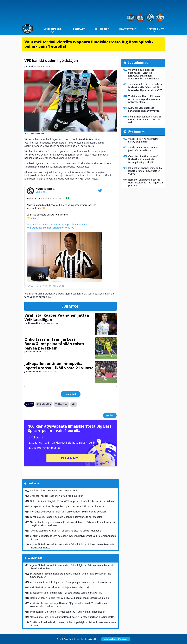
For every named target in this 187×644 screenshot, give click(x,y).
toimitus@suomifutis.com (115, 639)
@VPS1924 (41, 192)
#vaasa (76, 224)
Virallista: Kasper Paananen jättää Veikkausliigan (56, 317)
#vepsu (67, 224)
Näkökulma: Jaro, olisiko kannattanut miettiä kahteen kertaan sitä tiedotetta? (72, 617)
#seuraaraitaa (55, 224)
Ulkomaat (78, 29)
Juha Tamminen (37, 133)
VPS (73, 404)
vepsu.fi (35, 218)
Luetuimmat (34, 557)
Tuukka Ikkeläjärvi (33, 323)
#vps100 (69, 227)
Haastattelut (127, 29)
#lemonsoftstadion (53, 227)
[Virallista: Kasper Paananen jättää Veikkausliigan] (106, 324)
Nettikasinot (155, 29)
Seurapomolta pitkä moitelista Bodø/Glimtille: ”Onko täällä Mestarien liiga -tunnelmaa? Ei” (71, 575)
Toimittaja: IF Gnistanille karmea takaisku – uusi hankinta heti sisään (67, 611)
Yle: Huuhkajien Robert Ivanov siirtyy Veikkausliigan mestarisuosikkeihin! (70, 598)
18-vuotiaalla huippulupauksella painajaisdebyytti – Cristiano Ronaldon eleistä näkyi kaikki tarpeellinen (73, 524)
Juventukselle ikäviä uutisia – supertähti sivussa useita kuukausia (65, 530)
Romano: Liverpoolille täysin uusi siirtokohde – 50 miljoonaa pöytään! (68, 511)
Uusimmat (33, 483)
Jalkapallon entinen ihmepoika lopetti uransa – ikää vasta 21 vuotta (59, 365)
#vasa (83, 224)
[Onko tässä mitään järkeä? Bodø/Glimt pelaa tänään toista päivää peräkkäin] (106, 348)
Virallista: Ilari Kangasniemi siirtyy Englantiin (54, 490)
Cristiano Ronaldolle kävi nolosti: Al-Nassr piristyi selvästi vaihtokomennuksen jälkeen (73, 537)
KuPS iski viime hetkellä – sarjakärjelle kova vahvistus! (59, 587)
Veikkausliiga (52, 29)
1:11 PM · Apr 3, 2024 (53, 285)
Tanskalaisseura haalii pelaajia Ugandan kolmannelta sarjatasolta (66, 516)
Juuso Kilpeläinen (32, 351)
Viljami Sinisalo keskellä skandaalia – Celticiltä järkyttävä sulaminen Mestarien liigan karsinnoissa (72, 546)
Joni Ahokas (30, 66)
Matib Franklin (44, 404)
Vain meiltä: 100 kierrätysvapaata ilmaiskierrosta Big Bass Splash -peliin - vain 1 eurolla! (88, 44)
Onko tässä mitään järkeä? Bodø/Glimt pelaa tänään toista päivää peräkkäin (54, 344)
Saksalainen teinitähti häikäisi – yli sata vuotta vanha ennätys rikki (66, 592)
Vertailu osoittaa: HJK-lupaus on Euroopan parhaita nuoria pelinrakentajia (70, 582)
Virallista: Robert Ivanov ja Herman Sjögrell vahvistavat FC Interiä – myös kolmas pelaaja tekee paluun (69, 605)
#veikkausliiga (35, 227)
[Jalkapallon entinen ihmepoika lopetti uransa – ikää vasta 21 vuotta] (106, 372)
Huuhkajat (102, 29)
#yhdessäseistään (37, 224)
